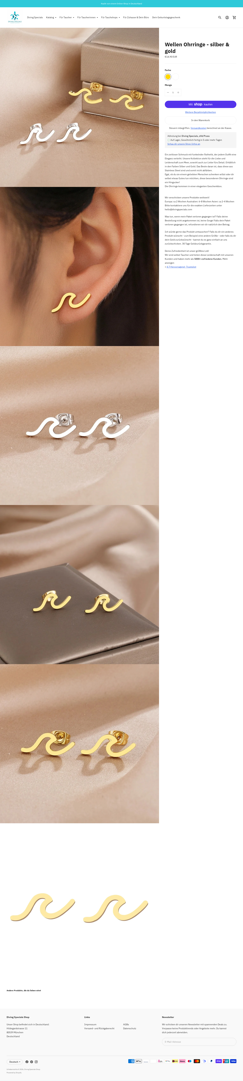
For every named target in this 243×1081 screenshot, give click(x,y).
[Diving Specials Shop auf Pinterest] (31, 1061)
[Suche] (219, 17)
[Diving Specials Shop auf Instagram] (36, 1061)
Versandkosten (198, 128)
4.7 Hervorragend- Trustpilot (181, 266)
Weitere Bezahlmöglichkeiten (200, 112)
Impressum (90, 1024)
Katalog (50, 17)
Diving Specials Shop (32, 1069)
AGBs (126, 1024)
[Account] (227, 17)
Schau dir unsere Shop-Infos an (183, 143)
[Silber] (175, 77)
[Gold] (168, 77)
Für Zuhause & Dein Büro (136, 17)
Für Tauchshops (109, 17)
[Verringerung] (168, 92)
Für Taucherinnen (86, 17)
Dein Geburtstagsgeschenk (166, 17)
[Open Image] (79, 107)
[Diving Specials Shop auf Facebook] (27, 1061)
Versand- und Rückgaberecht (99, 1028)
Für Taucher (66, 17)
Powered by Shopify (14, 1073)
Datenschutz (129, 1028)
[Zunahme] (178, 92)
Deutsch (13, 1061)
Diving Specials (35, 17)
